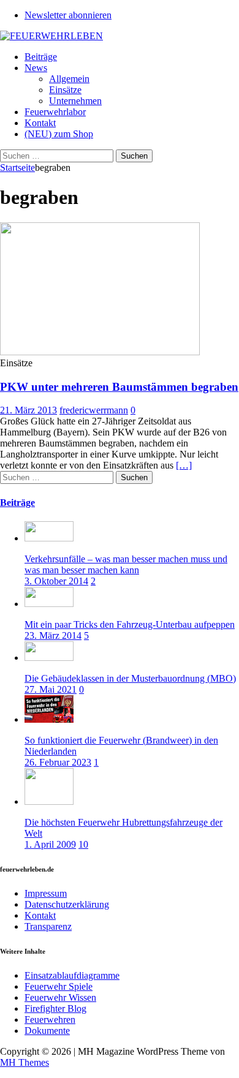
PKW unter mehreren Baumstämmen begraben (119, 386)
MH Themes (24, 1062)
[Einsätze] (100, 352)
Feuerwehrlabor (55, 112)
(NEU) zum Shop (59, 134)
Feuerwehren (50, 1019)
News (36, 67)
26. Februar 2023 (58, 762)
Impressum (46, 893)
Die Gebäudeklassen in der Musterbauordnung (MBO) (130, 678)
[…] (184, 465)
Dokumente (47, 1030)
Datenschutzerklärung (67, 904)
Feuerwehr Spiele (59, 986)
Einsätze (65, 90)
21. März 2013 (28, 410)
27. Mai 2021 (51, 689)
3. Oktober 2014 (56, 581)
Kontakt (40, 123)
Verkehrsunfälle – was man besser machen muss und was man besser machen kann (126, 564)
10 (83, 844)
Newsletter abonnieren (68, 15)
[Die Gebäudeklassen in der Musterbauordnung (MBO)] (49, 657)
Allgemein (69, 79)
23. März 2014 (53, 635)
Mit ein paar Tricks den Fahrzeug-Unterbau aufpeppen (130, 624)
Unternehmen (75, 101)
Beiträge (41, 56)
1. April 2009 (50, 844)
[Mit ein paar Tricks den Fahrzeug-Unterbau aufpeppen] (49, 603)
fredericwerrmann (93, 410)
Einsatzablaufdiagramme (72, 975)
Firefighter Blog (55, 1008)
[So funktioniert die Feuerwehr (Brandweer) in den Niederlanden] (49, 719)
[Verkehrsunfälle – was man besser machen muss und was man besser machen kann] (49, 538)
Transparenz (48, 926)
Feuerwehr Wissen (60, 997)
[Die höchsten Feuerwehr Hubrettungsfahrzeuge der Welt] (49, 801)
